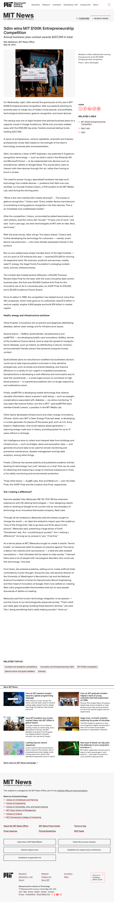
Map (25, 892)
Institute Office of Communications (72, 791)
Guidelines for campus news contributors (84, 850)
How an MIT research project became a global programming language (39, 695)
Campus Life (85, 5)
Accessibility (30, 894)
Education (36, 5)
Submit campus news (29, 850)
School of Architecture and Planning (22, 800)
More (96, 5)
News (66, 877)
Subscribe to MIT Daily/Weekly (29, 842)
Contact (51, 892)
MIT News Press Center (49, 826)
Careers (44, 892)
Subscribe (84, 18)
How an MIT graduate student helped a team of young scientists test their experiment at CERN (94, 696)
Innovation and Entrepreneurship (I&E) (57, 667)
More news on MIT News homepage (20, 763)
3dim (83, 132)
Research (46, 5)
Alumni (21, 880)
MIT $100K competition (87, 667)
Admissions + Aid (71, 5)
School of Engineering (15, 803)
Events (30, 892)
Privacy (21, 894)
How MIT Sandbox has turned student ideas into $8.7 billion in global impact (39, 720)
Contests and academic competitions (21, 667)
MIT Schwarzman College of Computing (23, 817)
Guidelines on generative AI (29, 858)
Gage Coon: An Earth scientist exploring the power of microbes (95, 719)
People (37, 892)
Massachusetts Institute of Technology (34, 886)
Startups (42, 671)
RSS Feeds (79, 831)
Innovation (57, 5)
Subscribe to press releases (84, 842)
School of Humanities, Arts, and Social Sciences (27, 807)
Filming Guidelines (47, 831)
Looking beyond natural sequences (36, 743)
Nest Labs (85, 128)
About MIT (45, 880)
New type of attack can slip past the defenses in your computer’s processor (94, 744)
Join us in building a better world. (98, 877)
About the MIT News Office (16, 826)
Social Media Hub (43, 894)
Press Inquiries (10, 831)
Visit (20, 892)
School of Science (14, 814)
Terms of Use (80, 826)
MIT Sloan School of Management (21, 810)
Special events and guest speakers (20, 671)
